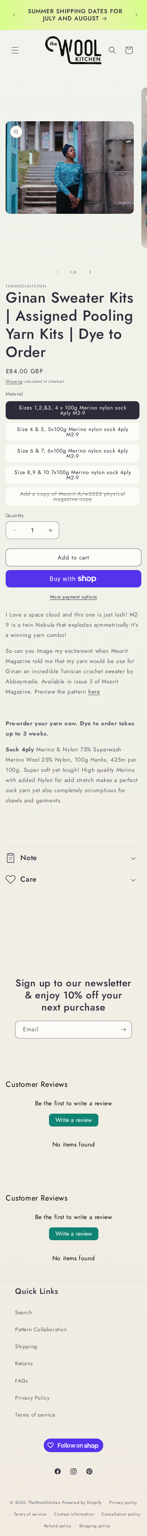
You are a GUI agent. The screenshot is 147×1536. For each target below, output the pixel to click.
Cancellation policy (120, 1514)
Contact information (74, 1514)
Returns (24, 1363)
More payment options (73, 596)
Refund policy (58, 1526)
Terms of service (35, 1415)
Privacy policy (123, 1502)
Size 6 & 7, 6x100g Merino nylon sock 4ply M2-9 (72, 453)
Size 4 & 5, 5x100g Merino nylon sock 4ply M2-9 (73, 431)
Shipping (14, 381)
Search (23, 1312)
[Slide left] (57, 272)
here (94, 692)
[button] (15, 50)
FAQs (21, 1381)
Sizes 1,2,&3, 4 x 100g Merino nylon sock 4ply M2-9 (73, 410)
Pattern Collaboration (41, 1329)
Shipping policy (95, 1526)
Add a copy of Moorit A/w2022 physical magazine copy (72, 497)
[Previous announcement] (14, 14)
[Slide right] (90, 272)
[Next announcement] (136, 14)
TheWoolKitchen (44, 1502)
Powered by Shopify (82, 1502)
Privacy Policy (32, 1398)
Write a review (73, 1120)
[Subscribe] (123, 1029)
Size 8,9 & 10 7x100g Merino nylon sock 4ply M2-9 (72, 474)
